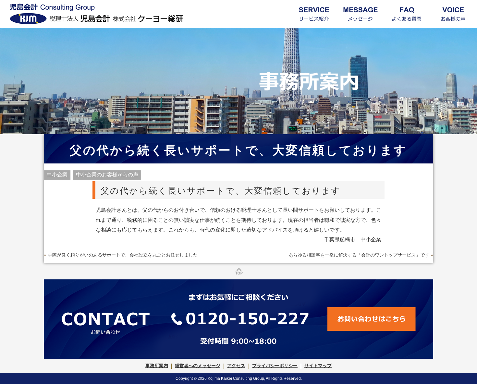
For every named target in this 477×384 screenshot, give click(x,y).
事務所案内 (156, 365)
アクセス (236, 365)
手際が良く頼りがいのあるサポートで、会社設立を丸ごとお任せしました (123, 255)
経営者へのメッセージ (197, 365)
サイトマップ (318, 365)
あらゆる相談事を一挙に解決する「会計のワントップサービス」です (358, 255)
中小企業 (57, 174)
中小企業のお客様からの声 (107, 174)
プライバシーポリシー (275, 365)
